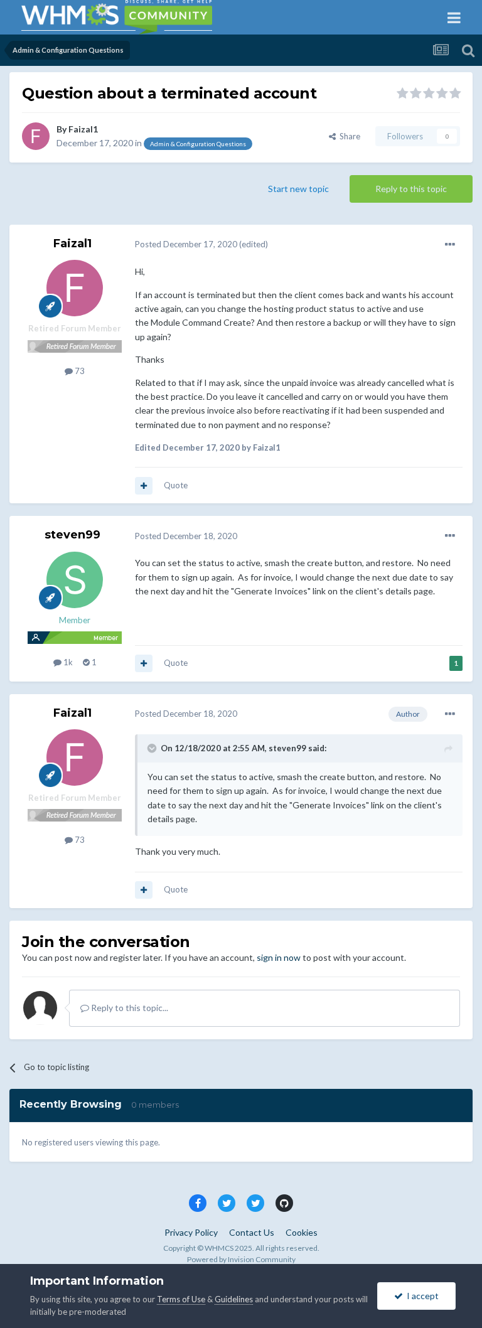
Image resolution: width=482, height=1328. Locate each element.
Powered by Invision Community (241, 1259)
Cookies (302, 1232)
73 (79, 371)
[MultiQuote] (144, 486)
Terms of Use (181, 1299)
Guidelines (234, 1299)
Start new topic (298, 188)
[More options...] (450, 244)
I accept (421, 1295)
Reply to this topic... (128, 1007)
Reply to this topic (411, 188)
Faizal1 (83, 129)
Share (348, 136)
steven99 (72, 535)
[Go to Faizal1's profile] (36, 136)
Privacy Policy (191, 1232)
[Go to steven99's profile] (74, 580)
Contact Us (251, 1232)
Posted (186, 244)
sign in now (279, 957)
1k (67, 662)
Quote (176, 485)
